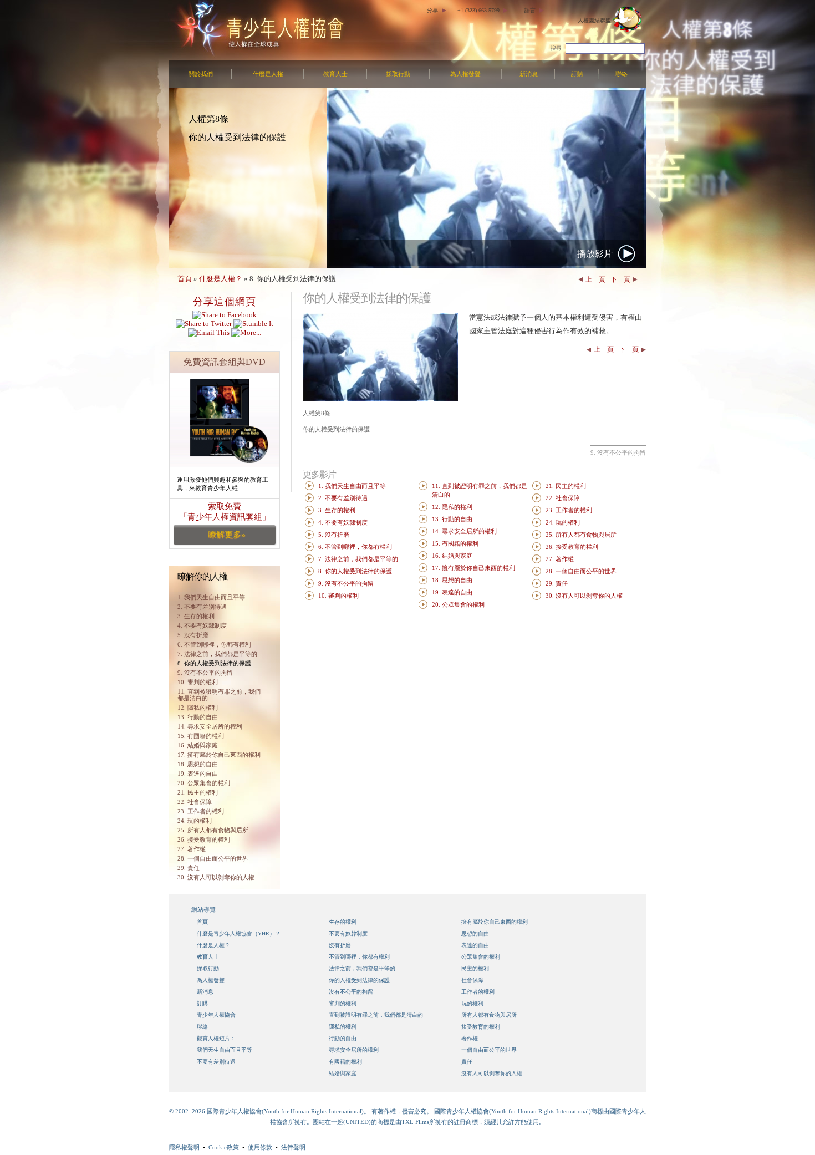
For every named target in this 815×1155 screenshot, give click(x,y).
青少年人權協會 (216, 1015)
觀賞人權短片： (216, 1038)
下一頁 (620, 279)
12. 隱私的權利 (197, 707)
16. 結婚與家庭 (197, 745)
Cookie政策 (223, 1147)
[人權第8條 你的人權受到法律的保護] (380, 398)
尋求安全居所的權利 (354, 1050)
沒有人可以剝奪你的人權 (491, 1073)
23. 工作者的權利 (200, 811)
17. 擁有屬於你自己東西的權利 (219, 754)
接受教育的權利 (480, 1027)
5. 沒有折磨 (192, 635)
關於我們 (201, 73)
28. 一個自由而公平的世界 (212, 858)
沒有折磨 (340, 945)
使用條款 (260, 1147)
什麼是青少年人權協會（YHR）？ (239, 933)
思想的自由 (475, 933)
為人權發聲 (465, 73)
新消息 (528, 73)
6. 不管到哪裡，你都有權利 (214, 644)
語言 (530, 10)
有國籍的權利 (345, 1062)
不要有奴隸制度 (348, 933)
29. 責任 (188, 867)
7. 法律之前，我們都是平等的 (217, 653)
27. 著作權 (191, 849)
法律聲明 (293, 1147)
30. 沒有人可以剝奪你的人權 (215, 877)
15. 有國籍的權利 (200, 735)
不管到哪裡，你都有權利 (359, 957)
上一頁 (595, 279)
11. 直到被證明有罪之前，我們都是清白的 (219, 694)
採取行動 (398, 73)
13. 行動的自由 (197, 717)
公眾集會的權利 (480, 957)
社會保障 (472, 980)
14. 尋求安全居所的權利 (209, 726)
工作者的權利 (478, 992)
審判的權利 (342, 1003)
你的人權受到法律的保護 (359, 980)
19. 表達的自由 (197, 773)
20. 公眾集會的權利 (203, 783)
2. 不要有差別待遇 (202, 606)
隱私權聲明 (184, 1147)
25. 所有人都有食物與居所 (212, 830)
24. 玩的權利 (194, 820)
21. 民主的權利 (197, 792)
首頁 (184, 278)
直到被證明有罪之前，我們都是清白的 (376, 1015)
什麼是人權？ (220, 278)
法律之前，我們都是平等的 (362, 968)
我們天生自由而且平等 (224, 1050)
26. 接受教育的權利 (203, 839)
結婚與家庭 (342, 1073)
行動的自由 (342, 1038)
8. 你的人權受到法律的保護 (214, 663)
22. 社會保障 (194, 801)
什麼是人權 (268, 73)
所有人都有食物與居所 (489, 1015)
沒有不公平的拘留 (351, 992)
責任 (466, 1062)
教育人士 (335, 73)
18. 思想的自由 (197, 764)
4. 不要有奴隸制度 (202, 625)
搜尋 (556, 48)
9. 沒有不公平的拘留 (205, 672)
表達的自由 (475, 945)
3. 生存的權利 (196, 616)
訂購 (577, 73)
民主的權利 (475, 968)
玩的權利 (472, 1003)
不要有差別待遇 (216, 1062)
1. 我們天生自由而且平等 (352, 486)
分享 (432, 10)
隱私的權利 (342, 1027)
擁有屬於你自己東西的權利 (494, 922)
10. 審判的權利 (197, 682)
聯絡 (621, 73)
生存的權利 (342, 922)
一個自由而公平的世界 (489, 1050)
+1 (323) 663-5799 (478, 10)
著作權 (469, 1038)
